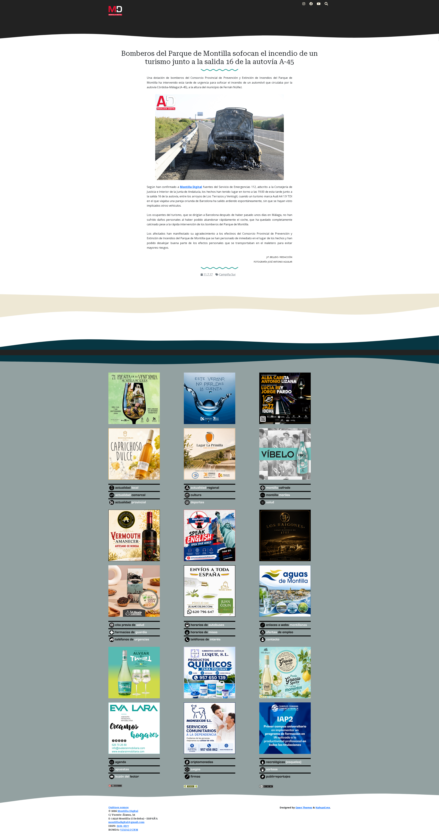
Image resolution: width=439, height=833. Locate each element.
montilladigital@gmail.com (126, 822)
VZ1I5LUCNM (129, 829)
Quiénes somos (118, 807)
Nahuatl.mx (323, 807)
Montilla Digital (127, 811)
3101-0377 (123, 826)
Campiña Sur (227, 274)
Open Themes (303, 807)
